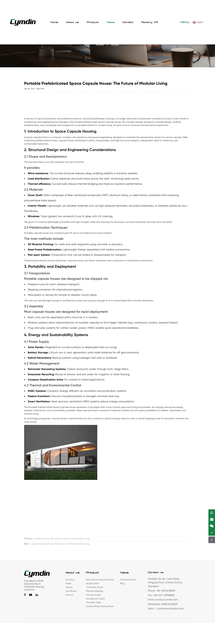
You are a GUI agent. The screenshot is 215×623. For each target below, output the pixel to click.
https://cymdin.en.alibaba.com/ (166, 608)
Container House (94, 587)
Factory (69, 595)
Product (93, 22)
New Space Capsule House (100, 579)
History (69, 587)
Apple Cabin (92, 583)
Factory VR (149, 22)
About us (72, 22)
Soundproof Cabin (95, 598)
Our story (70, 579)
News (111, 22)
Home (54, 22)
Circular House (93, 595)
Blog (122, 583)
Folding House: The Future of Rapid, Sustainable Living (62, 538)
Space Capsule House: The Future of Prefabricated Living (60, 544)
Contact (128, 22)
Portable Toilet (93, 602)
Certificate (71, 591)
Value (68, 583)
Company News (128, 579)
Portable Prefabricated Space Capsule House (97, 122)
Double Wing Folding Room (100, 606)
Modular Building (94, 591)
